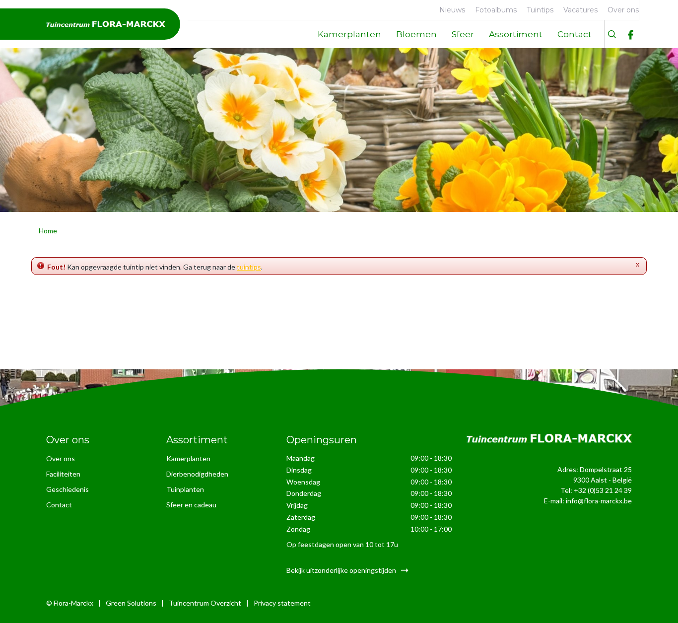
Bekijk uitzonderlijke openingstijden (341, 570)
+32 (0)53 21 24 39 (603, 490)
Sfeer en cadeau (191, 504)
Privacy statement (282, 603)
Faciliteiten (63, 474)
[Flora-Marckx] (105, 24)
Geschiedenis (67, 489)
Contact (59, 504)
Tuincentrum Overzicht (205, 603)
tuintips (249, 267)
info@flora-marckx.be (599, 500)
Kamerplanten (188, 458)
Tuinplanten (185, 489)
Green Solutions (131, 603)
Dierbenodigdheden (197, 474)
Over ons (60, 458)
